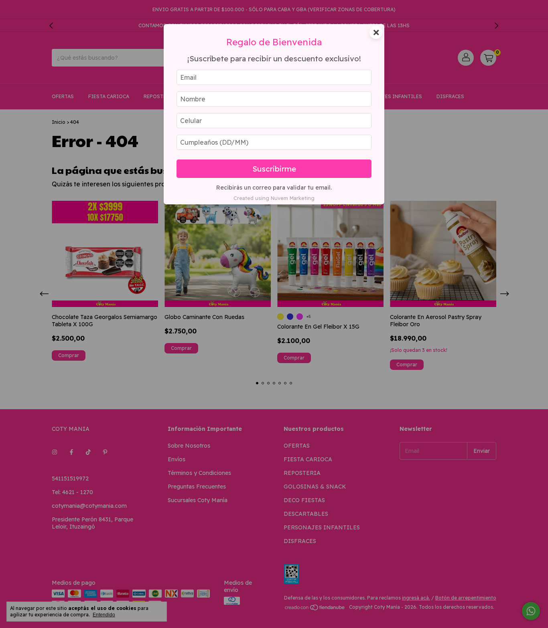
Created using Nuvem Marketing (274, 198)
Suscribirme (274, 169)
